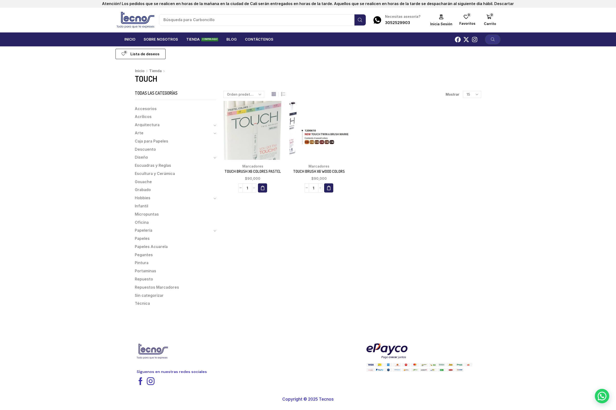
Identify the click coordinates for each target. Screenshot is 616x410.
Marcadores (252, 166)
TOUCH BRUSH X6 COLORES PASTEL (253, 171)
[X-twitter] (466, 40)
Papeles (142, 238)
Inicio (140, 70)
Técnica (142, 303)
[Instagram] (475, 40)
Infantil (141, 206)
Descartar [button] (504, 3)
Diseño (141, 157)
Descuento (145, 149)
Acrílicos (143, 116)
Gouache (143, 182)
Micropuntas (147, 214)
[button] (441, 20)
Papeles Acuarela (151, 246)
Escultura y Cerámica (155, 173)
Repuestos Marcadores (157, 287)
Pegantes (144, 255)
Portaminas (145, 271)
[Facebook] (458, 40)
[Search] (360, 19)
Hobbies (142, 198)
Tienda (155, 70)
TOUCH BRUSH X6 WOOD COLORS (319, 171)
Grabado (143, 189)
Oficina (142, 222)
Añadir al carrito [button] (252, 132)
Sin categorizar (149, 295)
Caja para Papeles (151, 141)
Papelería (143, 230)
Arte (139, 133)
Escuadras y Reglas (153, 165)
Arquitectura (147, 125)
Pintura (141, 263)
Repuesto (144, 279)
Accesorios (146, 108)
